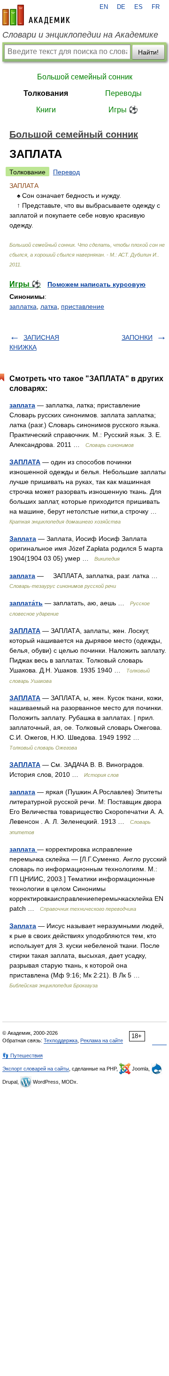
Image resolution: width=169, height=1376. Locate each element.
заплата (22, 405)
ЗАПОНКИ (137, 337)
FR (156, 7)
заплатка (23, 306)
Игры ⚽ (123, 110)
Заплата (22, 538)
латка (48, 306)
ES (138, 7)
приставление (82, 306)
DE (121, 7)
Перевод (66, 172)
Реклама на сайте (101, 1040)
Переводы (123, 93)
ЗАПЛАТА (24, 462)
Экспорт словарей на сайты (35, 1068)
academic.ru (36, 15)
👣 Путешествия (22, 1055)
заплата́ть (26, 603)
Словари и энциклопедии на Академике (80, 34)
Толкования (45, 93)
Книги (46, 110)
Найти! (148, 52)
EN (104, 7)
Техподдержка (60, 1040)
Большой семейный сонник (84, 77)
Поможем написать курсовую (96, 284)
